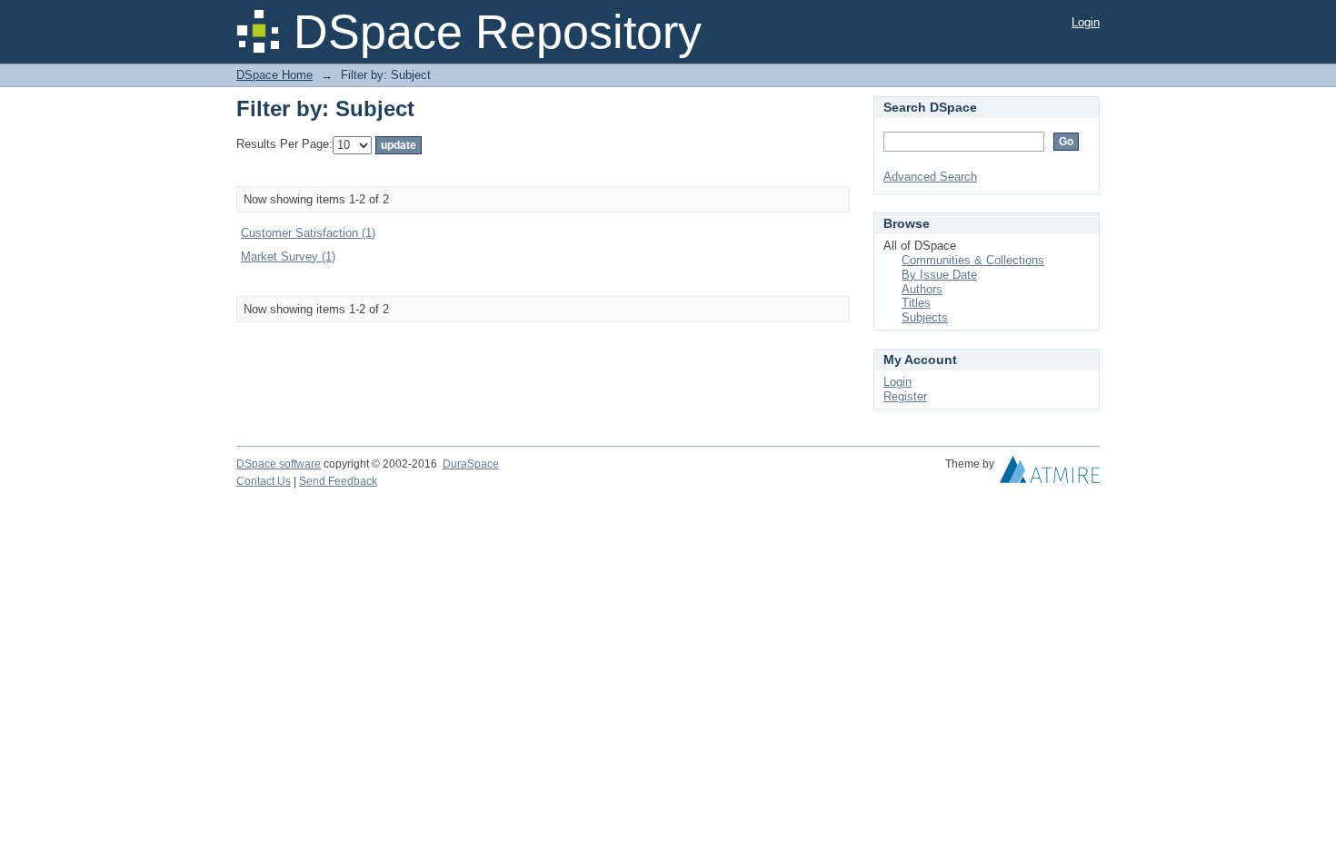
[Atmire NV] (1050, 474)
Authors (922, 289)
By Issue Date (939, 274)
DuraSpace (471, 464)
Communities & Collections (973, 260)
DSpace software (278, 464)
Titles (916, 303)
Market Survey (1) (288, 256)
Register (905, 396)
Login (1086, 22)
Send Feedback (338, 481)
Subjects (925, 317)
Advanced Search (930, 176)
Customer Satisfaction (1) (308, 233)
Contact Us (263, 481)
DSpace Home (274, 75)
